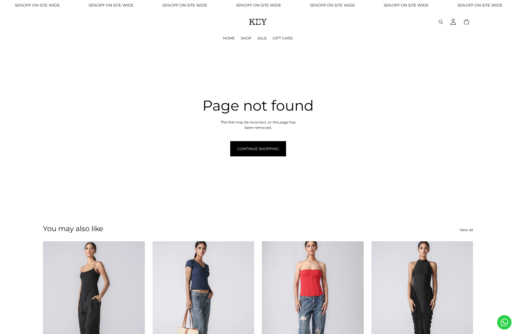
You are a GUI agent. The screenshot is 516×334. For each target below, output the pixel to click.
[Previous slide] (52, 305)
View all (466, 230)
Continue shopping (258, 149)
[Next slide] (136, 305)
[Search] (440, 21)
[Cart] (466, 21)
